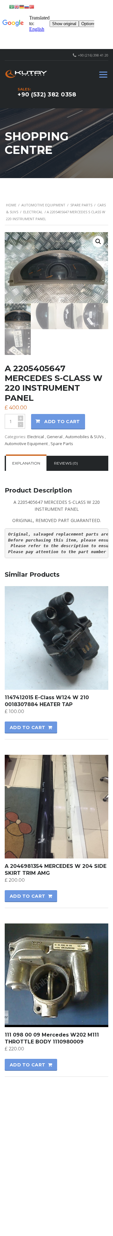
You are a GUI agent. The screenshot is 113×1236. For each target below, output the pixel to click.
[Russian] (26, 6)
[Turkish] (31, 6)
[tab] (26, 463)
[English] (16, 6)
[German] (21, 6)
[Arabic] (11, 6)
